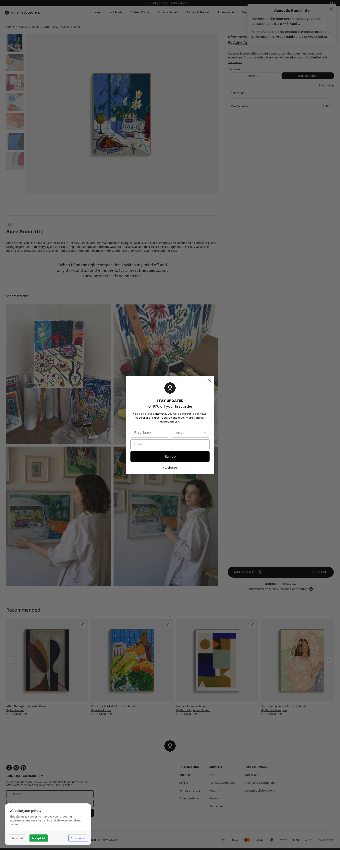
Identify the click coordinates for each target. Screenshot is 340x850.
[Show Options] (205, 432)
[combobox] (189, 432)
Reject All (17, 838)
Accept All (38, 838)
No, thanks (170, 467)
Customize (78, 838)
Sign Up (170, 456)
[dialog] (48, 824)
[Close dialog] (210, 381)
